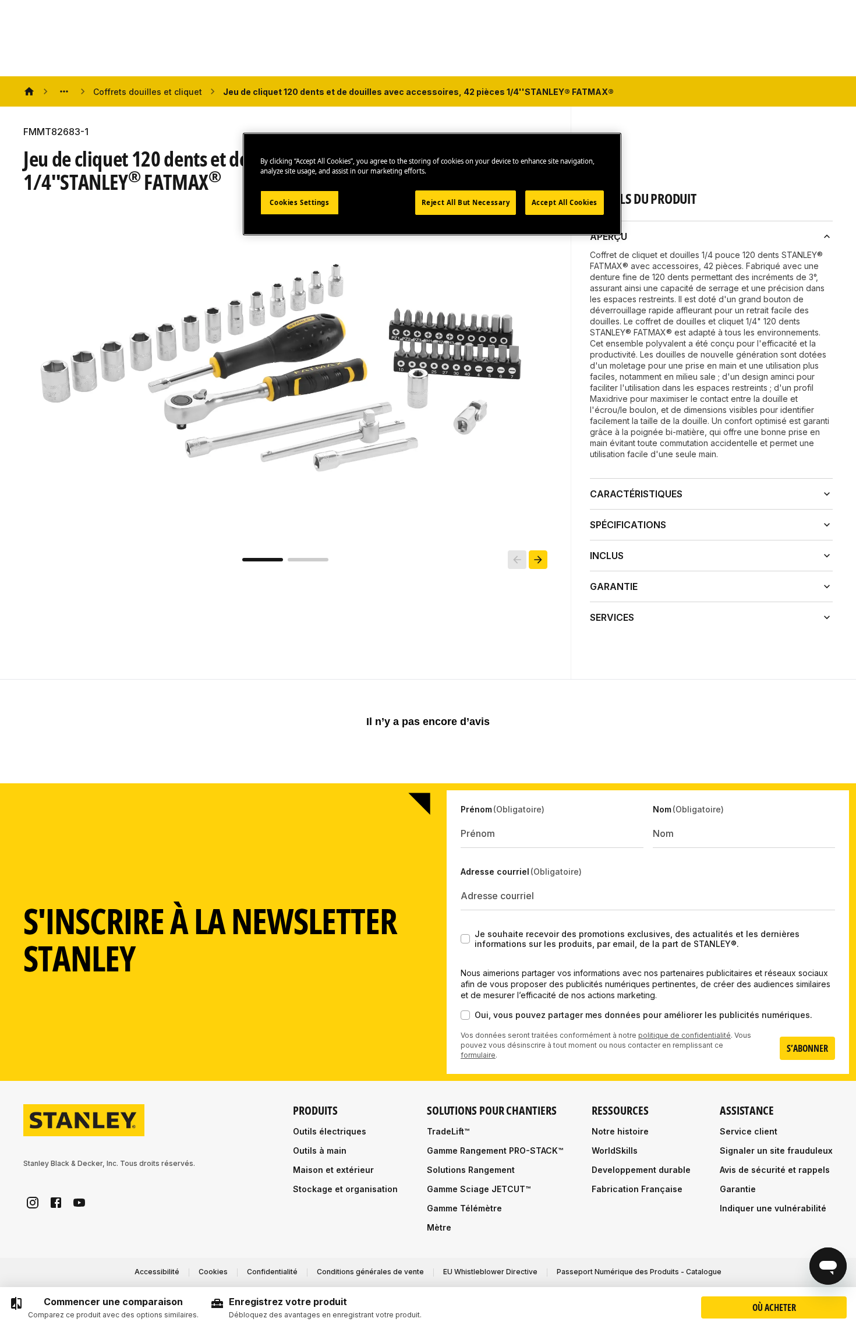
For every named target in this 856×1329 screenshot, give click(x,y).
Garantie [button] (614, 586)
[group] (104, 1308)
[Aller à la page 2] (308, 559)
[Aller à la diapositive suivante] (538, 559)
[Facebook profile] (56, 1202)
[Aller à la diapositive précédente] (517, 559)
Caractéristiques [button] (636, 494)
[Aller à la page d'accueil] (83, 1120)
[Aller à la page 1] (262, 559)
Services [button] (612, 617)
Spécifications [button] (628, 525)
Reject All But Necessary (466, 202)
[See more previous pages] (64, 91)
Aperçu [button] (608, 236)
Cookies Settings (299, 202)
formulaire (478, 1055)
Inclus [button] (607, 555)
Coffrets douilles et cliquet (147, 92)
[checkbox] (465, 938)
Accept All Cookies (564, 202)
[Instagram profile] (32, 1202)
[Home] (29, 91)
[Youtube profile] (79, 1202)
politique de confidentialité (684, 1035)
